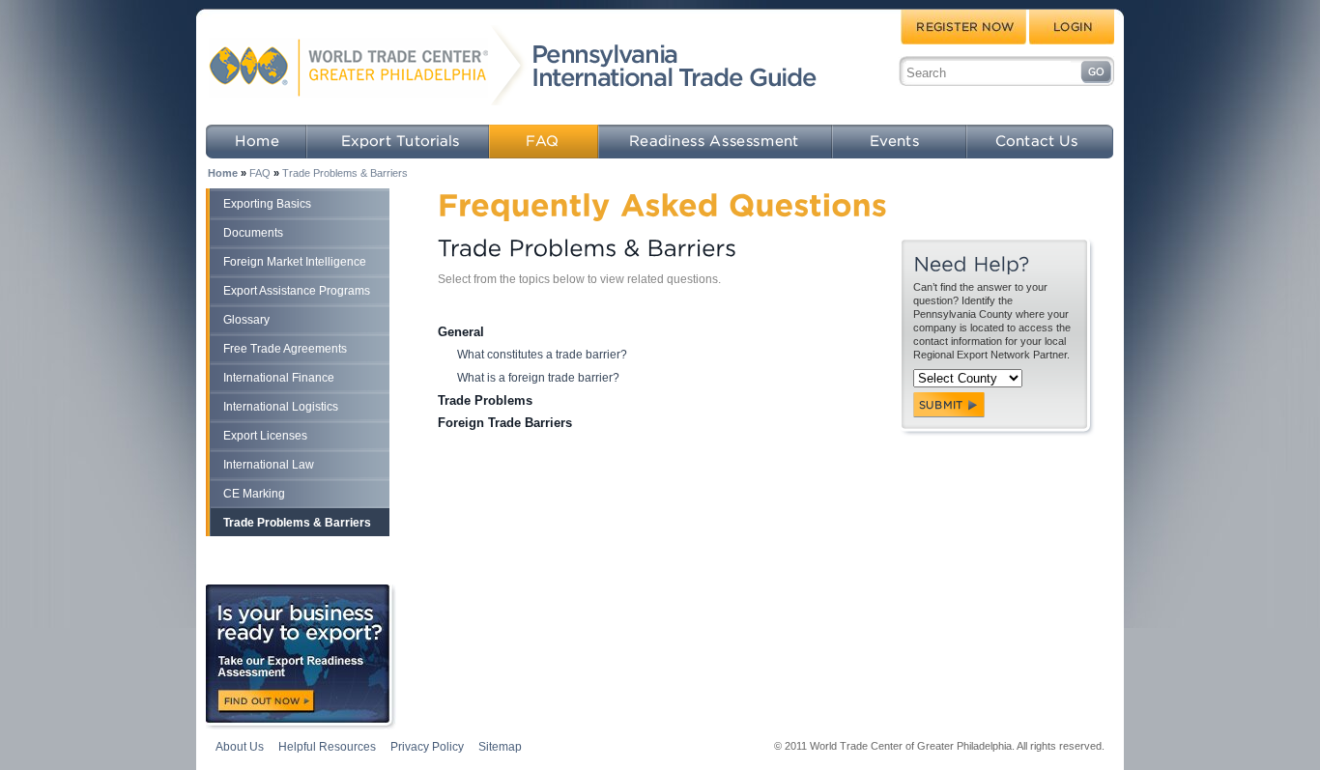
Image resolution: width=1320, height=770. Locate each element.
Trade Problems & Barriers (345, 173)
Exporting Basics (267, 204)
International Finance (278, 378)
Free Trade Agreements (285, 349)
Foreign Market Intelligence (294, 262)
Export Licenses (265, 435)
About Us (239, 747)
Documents (253, 233)
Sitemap (500, 747)
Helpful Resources (327, 747)
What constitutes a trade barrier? (542, 354)
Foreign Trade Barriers (505, 422)
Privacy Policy (427, 747)
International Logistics (280, 407)
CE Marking (254, 493)
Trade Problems (485, 400)
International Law (268, 464)
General (461, 332)
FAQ (260, 173)
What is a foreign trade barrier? (538, 378)
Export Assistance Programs (296, 291)
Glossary (246, 320)
